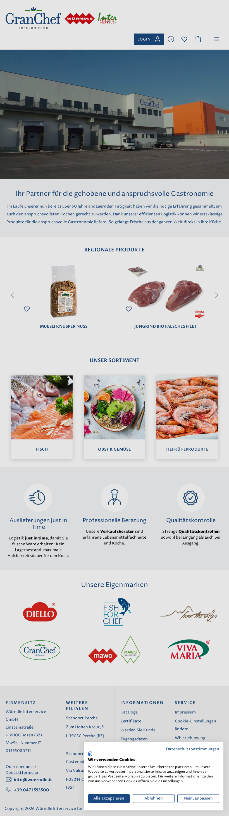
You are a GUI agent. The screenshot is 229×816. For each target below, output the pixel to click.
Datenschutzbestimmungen (192, 749)
